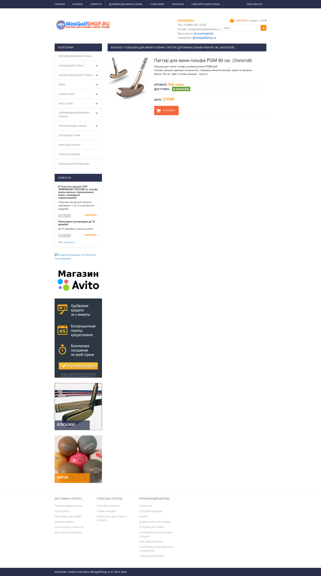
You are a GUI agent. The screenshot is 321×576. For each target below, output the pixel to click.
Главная (60, 4)
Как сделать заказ (151, 541)
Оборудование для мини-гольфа (74, 114)
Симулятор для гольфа (206, 4)
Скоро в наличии (69, 154)
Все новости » (66, 242)
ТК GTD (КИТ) (62, 511)
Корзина (77, 4)
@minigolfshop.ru (204, 38)
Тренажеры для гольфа (73, 125)
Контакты (178, 4)
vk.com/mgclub (203, 33)
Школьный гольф (69, 135)
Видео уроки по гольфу (155, 522)
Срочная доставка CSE (69, 527)
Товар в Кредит (106, 511)
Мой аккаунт (255, 4)
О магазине (157, 4)
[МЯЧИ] (78, 459)
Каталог (117, 47)
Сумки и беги (66, 94)
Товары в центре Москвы (74, 163)
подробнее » (91, 215)
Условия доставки (151, 527)
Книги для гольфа (70, 144)
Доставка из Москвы (68, 532)
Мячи (62, 84)
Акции (143, 516)
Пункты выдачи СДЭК (68, 506)
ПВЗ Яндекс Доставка (68, 516)
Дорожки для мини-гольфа (125, 4)
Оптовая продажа (151, 511)
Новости (95, 4)
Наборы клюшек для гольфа (76, 75)
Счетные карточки (151, 556)
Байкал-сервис (64, 522)
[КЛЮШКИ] (78, 406)
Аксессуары (66, 103)
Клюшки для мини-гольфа (75, 56)
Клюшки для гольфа (71, 65)
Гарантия (145, 506)
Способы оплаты (108, 506)
